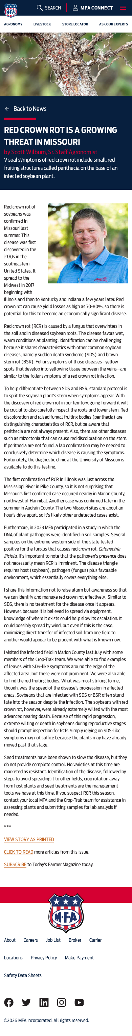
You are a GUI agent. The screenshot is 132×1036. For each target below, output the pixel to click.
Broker (75, 940)
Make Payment (79, 957)
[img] (11, 10)
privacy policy (44, 957)
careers (31, 940)
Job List (53, 940)
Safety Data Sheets (23, 975)
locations (13, 957)
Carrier (95, 940)
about (10, 940)
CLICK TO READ (18, 852)
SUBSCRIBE (15, 864)
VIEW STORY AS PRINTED (29, 839)
